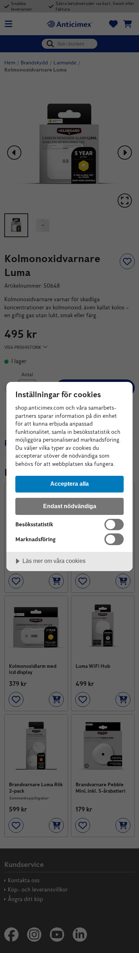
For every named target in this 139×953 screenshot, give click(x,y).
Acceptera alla (69, 483)
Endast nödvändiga (69, 506)
